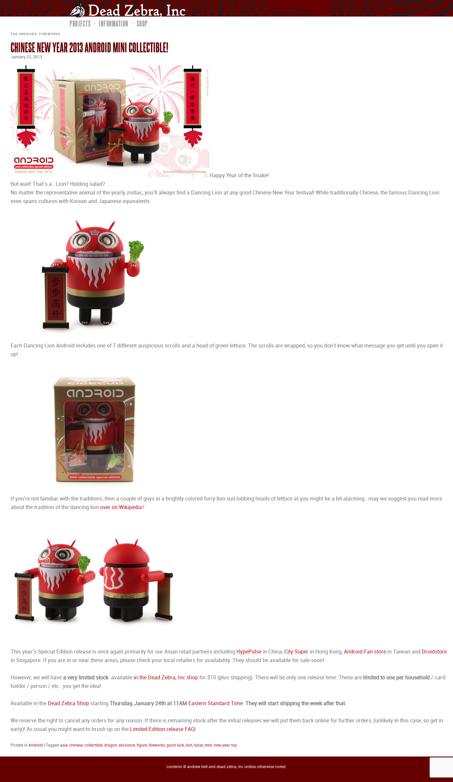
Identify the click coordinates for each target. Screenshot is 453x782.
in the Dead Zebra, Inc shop (166, 678)
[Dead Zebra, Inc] (131, 10)
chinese (76, 745)
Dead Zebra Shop (68, 703)
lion (189, 745)
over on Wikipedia (121, 507)
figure (142, 745)
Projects (80, 23)
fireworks (157, 745)
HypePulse (249, 652)
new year (221, 745)
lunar (198, 745)
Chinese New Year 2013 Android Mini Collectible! (89, 47)
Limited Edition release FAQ (162, 729)
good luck (175, 745)
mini (208, 745)
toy (234, 745)
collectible (93, 745)
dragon (110, 745)
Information (114, 23)
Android (36, 745)
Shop (142, 23)
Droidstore (434, 652)
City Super (296, 652)
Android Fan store (365, 652)
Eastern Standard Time (215, 703)
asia (64, 745)
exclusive (127, 745)
